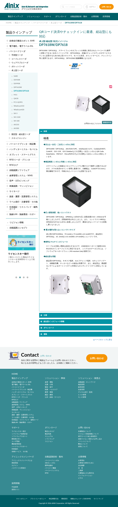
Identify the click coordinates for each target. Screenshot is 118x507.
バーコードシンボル (52, 460)
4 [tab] (27, 277)
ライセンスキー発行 (19, 431)
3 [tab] (23, 277)
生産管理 (81, 389)
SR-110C (17, 117)
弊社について (83, 444)
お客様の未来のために (86, 463)
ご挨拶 (80, 470)
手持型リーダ (17, 55)
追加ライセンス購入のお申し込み (90, 439)
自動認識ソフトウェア (19, 170)
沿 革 (80, 468)
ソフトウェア (49, 439)
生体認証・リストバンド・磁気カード (23, 208)
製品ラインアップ (15, 16)
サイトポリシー (21, 499)
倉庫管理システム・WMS (21, 176)
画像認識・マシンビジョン (21, 186)
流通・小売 (49, 384)
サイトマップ (98, 499)
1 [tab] (16, 277)
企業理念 (81, 460)
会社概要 (81, 465)
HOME (15, 374)
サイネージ (14, 191)
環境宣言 (64, 499)
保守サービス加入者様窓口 (87, 436)
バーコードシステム (52, 470)
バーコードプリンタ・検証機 (22, 144)
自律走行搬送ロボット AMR (22, 41)
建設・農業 (49, 394)
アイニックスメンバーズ (23, 457)
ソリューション (33, 16)
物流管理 (81, 384)
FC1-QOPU (18, 102)
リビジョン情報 (16, 223)
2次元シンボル (50, 463)
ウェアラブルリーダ (20, 63)
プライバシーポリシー (38, 499)
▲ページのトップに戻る (102, 340)
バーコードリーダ (17, 51)
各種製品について (84, 431)
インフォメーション (85, 475)
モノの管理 (82, 397)
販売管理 (81, 387)
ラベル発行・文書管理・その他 (23, 202)
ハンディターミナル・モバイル (23, 149)
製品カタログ (49, 431)
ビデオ (80, 478)
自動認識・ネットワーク (87, 382)
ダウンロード (60, 16)
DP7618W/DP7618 (21, 91)
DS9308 (17, 80)
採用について (83, 446)
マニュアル (49, 436)
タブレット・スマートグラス (22, 155)
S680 (16, 76)
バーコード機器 (50, 468)
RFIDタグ (13, 165)
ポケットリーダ (18, 66)
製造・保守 (49, 387)
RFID (46, 473)
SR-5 (15, 113)
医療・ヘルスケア (51, 389)
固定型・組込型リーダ (21, 134)
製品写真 (48, 434)
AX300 (16, 128)
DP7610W (18, 87)
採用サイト (16, 489)
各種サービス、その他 (19, 451)
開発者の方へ (16, 439)
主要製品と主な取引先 (86, 473)
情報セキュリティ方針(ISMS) (81, 499)
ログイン (92, 7)
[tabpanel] (22, 255)
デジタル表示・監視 (85, 392)
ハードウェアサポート (19, 446)
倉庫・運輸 (49, 382)
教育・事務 (49, 392)
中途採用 (15, 487)
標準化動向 (49, 465)
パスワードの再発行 (19, 468)
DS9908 (17, 83)
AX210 (16, 124)
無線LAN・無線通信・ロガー (22, 214)
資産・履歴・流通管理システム (23, 197)
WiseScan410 (19, 106)
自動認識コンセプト (18, 228)
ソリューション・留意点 (89, 378)
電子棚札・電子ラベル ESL (21, 46)
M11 (15, 95)
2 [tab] (20, 277)
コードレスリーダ (19, 59)
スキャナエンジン (19, 138)
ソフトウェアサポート (19, 436)
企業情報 (95, 16)
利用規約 (15, 449)
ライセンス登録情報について (88, 434)
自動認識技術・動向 (78, 16)
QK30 (16, 98)
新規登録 (15, 463)
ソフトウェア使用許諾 (19, 434)
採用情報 (106, 16)
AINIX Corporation (58, 503)
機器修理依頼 (16, 444)
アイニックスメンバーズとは (22, 460)
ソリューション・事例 (55, 378)
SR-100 (16, 121)
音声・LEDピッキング (19, 181)
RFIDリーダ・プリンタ (19, 160)
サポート (47, 16)
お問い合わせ (106, 7)
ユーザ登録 (16, 441)
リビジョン (49, 441)
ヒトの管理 (82, 394)
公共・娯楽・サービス (53, 397)
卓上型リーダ (17, 70)
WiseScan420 (19, 109)
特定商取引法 (53, 499)
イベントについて (84, 441)
